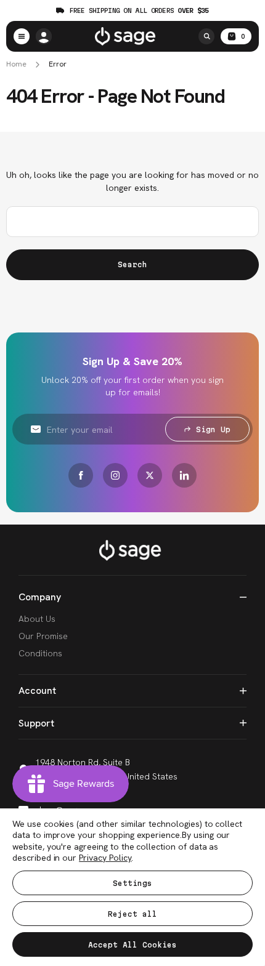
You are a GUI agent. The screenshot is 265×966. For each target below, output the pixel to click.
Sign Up (213, 429)
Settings (132, 883)
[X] (149, 475)
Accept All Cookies (132, 945)
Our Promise (43, 636)
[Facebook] (80, 475)
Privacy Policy (105, 857)
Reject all (132, 914)
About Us (36, 618)
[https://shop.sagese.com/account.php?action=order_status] (44, 36)
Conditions (40, 653)
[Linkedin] (184, 475)
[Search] (206, 36)
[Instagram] (115, 475)
